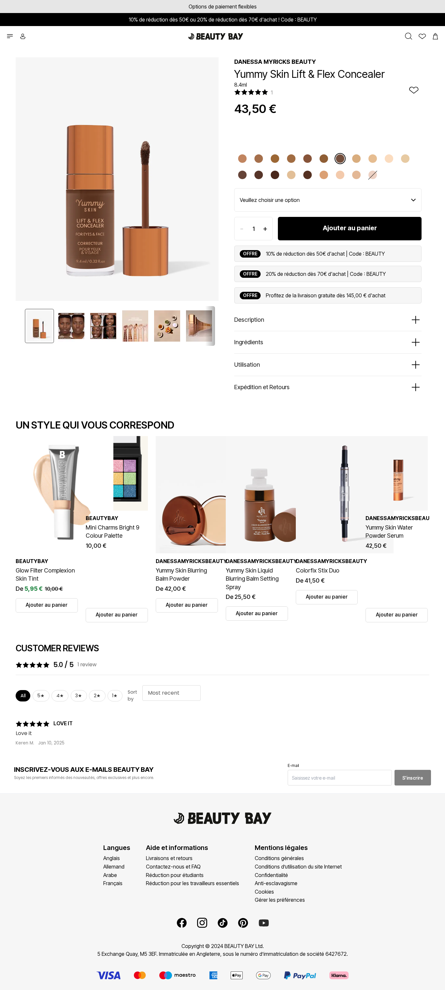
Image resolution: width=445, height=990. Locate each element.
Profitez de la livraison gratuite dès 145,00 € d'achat (325, 295)
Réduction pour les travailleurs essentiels (192, 883)
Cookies (264, 891)
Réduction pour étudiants (175, 875)
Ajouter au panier (350, 228)
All (23, 695)
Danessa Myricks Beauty (275, 61)
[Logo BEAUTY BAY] (215, 36)
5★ (41, 695)
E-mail (293, 765)
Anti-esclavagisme (276, 883)
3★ (78, 695)
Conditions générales (279, 858)
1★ (115, 695)
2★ (97, 695)
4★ (60, 695)
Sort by (132, 695)
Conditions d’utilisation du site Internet (298, 866)
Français (112, 883)
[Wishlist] (420, 36)
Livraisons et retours (169, 858)
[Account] (24, 36)
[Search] (406, 36)
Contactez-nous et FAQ (173, 866)
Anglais (111, 858)
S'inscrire (412, 778)
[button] (10, 36)
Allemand (113, 866)
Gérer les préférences (280, 900)
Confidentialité (271, 875)
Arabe (110, 875)
